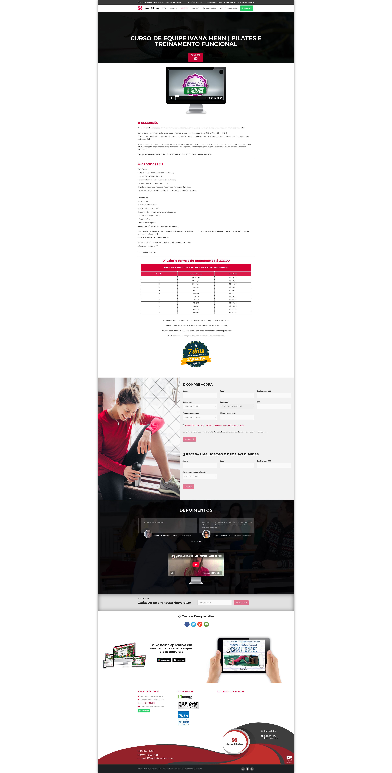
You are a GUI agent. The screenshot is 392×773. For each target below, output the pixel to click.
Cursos (184, 8)
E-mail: (222, 391)
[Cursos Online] (124, 655)
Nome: (185, 391)
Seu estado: (187, 402)
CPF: (258, 402)
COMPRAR (196, 55)
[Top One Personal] (188, 705)
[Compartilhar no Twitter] (193, 624)
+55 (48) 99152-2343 (147, 703)
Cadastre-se (250, 2)
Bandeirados (210, 8)
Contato (195, 8)
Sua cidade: (224, 402)
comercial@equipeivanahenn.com (218, 2)
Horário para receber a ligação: (194, 472)
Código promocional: (228, 413)
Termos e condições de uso (193, 769)
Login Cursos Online (238, 2)
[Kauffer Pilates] (185, 697)
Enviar (188, 487)
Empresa (173, 8)
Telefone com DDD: (264, 391)
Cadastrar (242, 603)
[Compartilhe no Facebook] (187, 624)
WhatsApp (248, 8)
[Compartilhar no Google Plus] (200, 624)
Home (164, 8)
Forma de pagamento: (191, 413)
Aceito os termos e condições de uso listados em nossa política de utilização (214, 425)
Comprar (189, 439)
